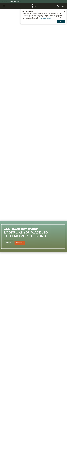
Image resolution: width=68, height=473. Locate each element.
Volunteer (17, 1)
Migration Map (7, 1)
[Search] (63, 6)
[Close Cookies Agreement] (64, 11)
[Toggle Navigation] (4, 6)
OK (61, 21)
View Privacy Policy (45, 18)
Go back (8, 242)
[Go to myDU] (58, 6)
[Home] (33, 6)
